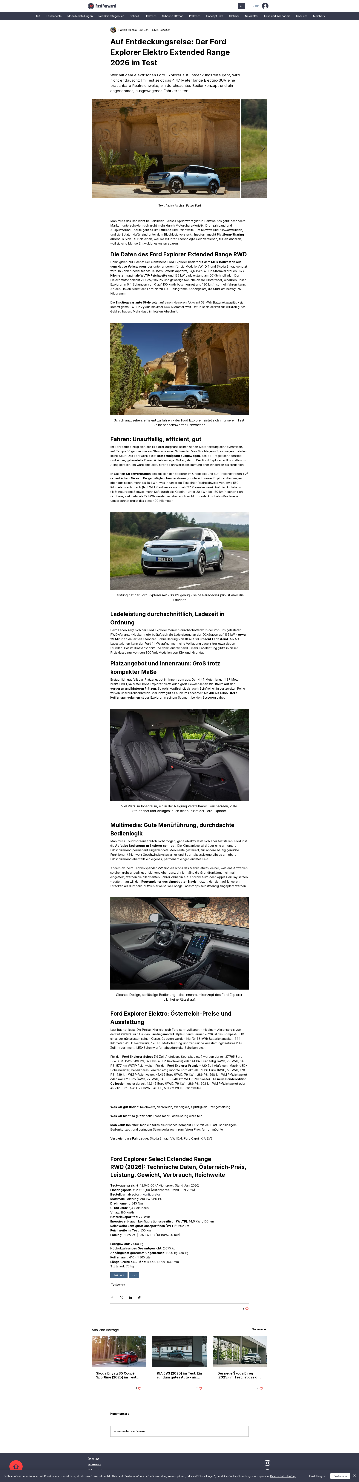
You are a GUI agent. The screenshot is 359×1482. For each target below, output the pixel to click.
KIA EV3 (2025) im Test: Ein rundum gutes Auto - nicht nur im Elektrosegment (179, 1375)
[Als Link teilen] (139, 1297)
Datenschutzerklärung (283, 1476)
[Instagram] (267, 1462)
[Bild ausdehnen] (166, 148)
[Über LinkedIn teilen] (130, 1297)
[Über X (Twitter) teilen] (121, 1297)
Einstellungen (317, 1476)
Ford (133, 1275)
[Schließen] (354, 1476)
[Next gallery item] (263, 148)
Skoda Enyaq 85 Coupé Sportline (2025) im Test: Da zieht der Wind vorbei (116, 1375)
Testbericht (118, 1284)
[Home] (16, 1466)
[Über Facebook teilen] (112, 1297)
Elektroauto (119, 1275)
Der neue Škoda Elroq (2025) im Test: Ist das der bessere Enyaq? (239, 1375)
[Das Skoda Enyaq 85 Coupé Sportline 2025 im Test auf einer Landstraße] (119, 1351)
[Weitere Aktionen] (246, 30)
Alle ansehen (259, 1329)
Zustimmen (340, 1476)
